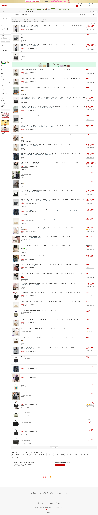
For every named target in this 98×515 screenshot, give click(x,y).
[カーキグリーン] (8, 62)
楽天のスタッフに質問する (60, 464)
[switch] (9, 82)
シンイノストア (24, 386)
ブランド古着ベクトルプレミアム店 (27, 443)
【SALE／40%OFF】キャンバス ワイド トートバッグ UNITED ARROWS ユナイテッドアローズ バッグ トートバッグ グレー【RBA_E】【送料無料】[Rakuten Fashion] (51, 78)
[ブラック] (1, 62)
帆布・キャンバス (3, 53)
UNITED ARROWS (24, 32)
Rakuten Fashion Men (25, 206)
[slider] (0, 39)
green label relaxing (24, 41)
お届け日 (2, 76)
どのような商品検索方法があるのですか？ (19, 465)
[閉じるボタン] (96, 18)
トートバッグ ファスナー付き (59, 454)
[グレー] (3, 62)
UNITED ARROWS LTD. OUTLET (26, 141)
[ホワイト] (4, 62)
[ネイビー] (4, 63)
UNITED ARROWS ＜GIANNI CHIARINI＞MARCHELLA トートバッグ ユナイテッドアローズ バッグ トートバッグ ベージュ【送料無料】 (46, 144)
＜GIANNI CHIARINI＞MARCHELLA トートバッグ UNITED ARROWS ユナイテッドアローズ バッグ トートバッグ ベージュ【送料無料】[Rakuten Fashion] (49, 319)
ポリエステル (2, 54)
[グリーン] (3, 63)
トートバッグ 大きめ (25, 454)
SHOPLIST (23, 177)
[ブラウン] (5, 62)
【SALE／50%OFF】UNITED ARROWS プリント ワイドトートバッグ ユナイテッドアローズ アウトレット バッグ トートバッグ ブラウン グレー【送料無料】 (50, 125)
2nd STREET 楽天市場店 (25, 415)
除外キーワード (3, 106)
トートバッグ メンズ (33, 454)
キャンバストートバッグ (42, 454)
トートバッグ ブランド (84, 454)
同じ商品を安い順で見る (90, 29)
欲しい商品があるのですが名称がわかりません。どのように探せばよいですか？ (24, 464)
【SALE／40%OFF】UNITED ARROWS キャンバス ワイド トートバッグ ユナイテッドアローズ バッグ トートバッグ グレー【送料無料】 (46, 69)
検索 (5, 42)
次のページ (56, 447)
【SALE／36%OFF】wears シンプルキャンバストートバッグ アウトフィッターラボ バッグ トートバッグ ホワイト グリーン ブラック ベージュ (47, 245)
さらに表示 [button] (2, 33)
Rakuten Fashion (24, 51)
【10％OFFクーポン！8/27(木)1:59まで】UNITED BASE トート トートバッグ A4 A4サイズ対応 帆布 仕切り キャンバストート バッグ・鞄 (46, 236)
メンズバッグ (26, 485)
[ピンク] (1, 63)
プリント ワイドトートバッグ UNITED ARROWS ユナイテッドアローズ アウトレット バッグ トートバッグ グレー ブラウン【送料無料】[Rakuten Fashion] (49, 134)
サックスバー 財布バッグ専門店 (26, 434)
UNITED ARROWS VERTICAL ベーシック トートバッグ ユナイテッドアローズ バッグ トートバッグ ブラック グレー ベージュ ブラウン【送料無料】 (48, 44)
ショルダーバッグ (76, 454)
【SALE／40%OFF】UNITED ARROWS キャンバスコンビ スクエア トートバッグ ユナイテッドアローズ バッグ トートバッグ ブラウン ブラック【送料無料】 (50, 162)
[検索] (77, 6)
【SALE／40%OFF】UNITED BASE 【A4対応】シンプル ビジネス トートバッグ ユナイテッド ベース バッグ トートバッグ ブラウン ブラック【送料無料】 (50, 264)
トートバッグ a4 (50, 454)
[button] (75, 6)
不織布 (2, 58)
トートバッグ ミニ (68, 454)
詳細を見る (42, 21)
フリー (2, 69)
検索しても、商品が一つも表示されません (19, 466)
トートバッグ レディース (16, 454)
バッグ (22, 485)
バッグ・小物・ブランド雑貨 (15, 485)
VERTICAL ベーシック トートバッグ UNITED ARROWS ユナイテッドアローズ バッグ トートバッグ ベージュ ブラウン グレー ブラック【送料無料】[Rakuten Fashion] (51, 25)
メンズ (2, 23)
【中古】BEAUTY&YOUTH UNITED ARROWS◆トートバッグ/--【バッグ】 (36, 356)
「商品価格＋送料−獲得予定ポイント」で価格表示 (18, 14)
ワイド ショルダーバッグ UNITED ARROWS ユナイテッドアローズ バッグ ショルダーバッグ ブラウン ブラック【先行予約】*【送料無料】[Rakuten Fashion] (50, 283)
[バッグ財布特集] (54, 64)
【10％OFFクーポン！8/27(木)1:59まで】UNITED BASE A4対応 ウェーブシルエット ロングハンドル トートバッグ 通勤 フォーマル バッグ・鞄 (47, 328)
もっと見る (14, 468)
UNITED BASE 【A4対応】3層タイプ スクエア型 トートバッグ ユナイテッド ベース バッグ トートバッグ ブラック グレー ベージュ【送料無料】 (48, 347)
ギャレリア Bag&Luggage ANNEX (26, 407)
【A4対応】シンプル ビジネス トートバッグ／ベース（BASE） (32, 255)
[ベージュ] (7, 62)
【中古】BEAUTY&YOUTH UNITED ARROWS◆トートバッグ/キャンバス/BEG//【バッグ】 (39, 310)
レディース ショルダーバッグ (16, 457)
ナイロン (2, 55)
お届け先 (2, 73)
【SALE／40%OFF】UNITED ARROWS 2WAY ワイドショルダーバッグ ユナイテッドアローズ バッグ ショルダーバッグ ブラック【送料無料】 (47, 190)
